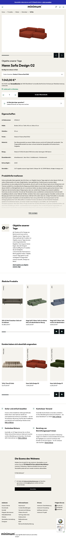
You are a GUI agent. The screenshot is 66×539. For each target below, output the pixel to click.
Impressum (21, 505)
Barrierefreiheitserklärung (26, 524)
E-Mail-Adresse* (19, 473)
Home (3, 12)
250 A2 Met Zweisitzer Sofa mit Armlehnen (11, 321)
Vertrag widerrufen (24, 514)
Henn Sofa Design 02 (32, 383)
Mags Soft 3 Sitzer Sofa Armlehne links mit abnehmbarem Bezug (36, 321)
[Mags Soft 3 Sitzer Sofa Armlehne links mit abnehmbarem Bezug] (36, 301)
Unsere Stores (49, 442)
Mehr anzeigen (33, 213)
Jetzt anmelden (46, 2)
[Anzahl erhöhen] (15, 94)
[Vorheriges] (56, 55)
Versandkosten (15, 84)
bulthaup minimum (42, 510)
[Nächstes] (61, 55)
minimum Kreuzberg (43, 508)
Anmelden (33, 489)
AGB (28, 483)
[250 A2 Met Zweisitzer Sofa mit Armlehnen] (12, 301)
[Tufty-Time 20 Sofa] (12, 364)
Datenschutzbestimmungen (31, 481)
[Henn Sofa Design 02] (33, 33)
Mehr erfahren (9, 422)
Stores (39, 503)
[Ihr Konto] (60, 7)
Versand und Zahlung (24, 510)
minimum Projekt (42, 512)
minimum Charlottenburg (44, 505)
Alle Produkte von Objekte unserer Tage (20, 266)
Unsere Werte (6, 505)
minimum (5, 503)
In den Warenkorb (41, 95)
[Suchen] (56, 7)
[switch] (60, 530)
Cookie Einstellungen (24, 508)
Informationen (23, 503)
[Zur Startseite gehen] (34, 6)
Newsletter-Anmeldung (8, 519)
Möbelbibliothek (6, 514)
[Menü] (3, 7)
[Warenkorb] (63, 7)
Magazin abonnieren (7, 512)
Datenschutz (22, 517)
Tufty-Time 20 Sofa (8, 383)
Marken (4, 517)
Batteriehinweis (22, 519)
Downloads (5, 508)
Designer (4, 521)
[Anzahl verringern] (3, 94)
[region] (33, 36)
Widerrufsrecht (22, 512)
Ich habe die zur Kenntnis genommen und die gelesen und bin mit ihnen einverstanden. (31, 483)
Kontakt (4, 510)
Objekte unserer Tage (12, 61)
